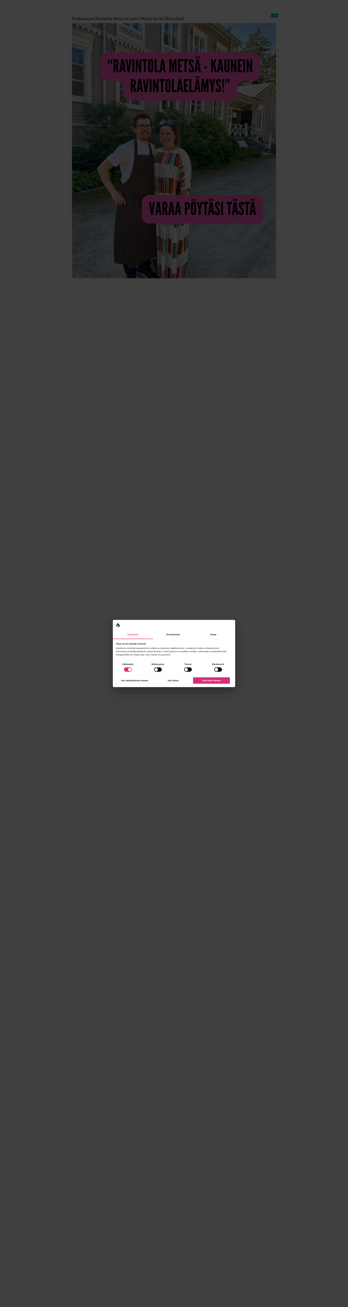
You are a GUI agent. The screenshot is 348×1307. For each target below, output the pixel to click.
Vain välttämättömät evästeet (134, 680)
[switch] (158, 669)
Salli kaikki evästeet (211, 680)
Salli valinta (173, 680)
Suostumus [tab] (132, 634)
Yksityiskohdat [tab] (173, 634)
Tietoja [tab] (213, 634)
